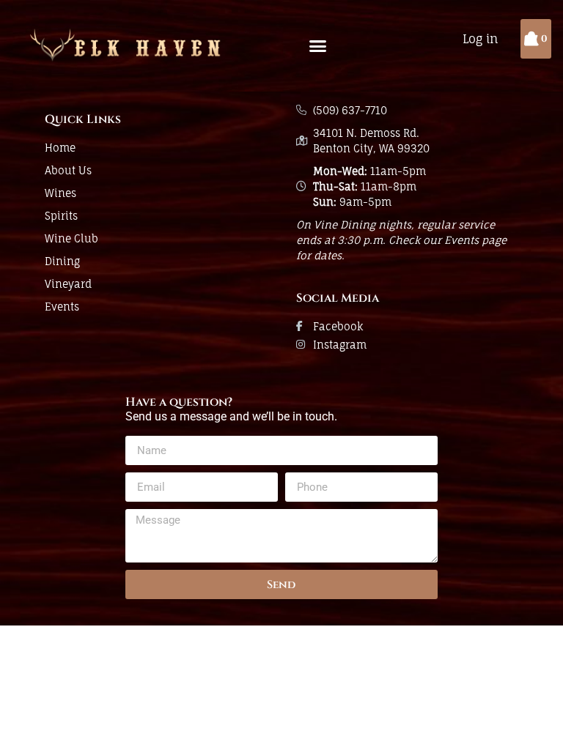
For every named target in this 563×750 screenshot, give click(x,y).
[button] (318, 46)
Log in (480, 38)
